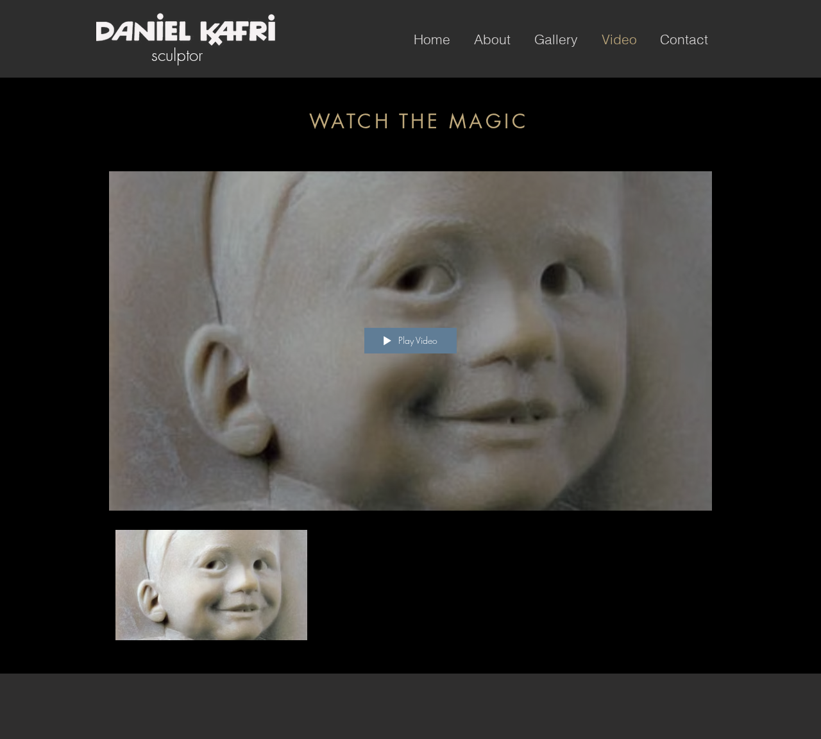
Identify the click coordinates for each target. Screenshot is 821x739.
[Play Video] (211, 585)
